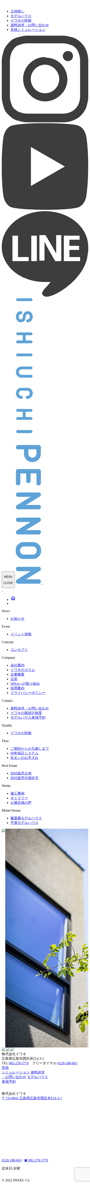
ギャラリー (19, 798)
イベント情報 (20, 634)
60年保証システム (24, 753)
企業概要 (17, 674)
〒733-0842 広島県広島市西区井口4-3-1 (32, 1098)
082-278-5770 (19, 1063)
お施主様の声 (20, 802)
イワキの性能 (20, 20)
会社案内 (17, 665)
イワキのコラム (22, 670)
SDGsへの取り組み (25, 683)
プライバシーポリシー (27, 693)
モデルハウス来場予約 (27, 717)
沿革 (13, 679)
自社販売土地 (20, 773)
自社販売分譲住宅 (24, 778)
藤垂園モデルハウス (26, 818)
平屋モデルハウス (24, 823)
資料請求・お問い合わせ (29, 25)
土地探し (17, 11)
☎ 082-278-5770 (36, 1160)
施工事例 (17, 793)
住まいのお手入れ (24, 758)
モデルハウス (20, 16)
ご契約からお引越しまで (29, 748)
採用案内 (17, 688)
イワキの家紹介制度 (26, 713)
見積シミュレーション (27, 30)
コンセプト (19, 650)
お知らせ (17, 618)
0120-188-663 (67, 1063)
